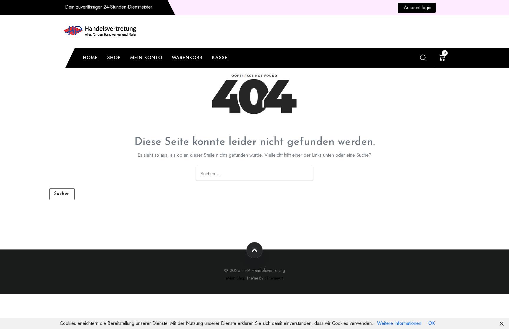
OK (431, 323)
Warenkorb (187, 57)
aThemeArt (274, 278)
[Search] (423, 57)
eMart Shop (235, 278)
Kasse (220, 57)
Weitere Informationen (399, 323)
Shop (114, 57)
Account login (417, 7)
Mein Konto (146, 57)
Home (90, 57)
